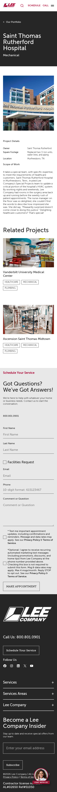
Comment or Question (16, 498)
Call (46, 5)
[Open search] (22, 5)
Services (10, 682)
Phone (6, 484)
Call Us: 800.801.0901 (21, 637)
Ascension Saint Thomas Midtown (26, 339)
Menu (52, 5)
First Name (9, 428)
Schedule (34, 5)
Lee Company (14, 705)
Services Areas (15, 694)
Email (6, 469)
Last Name (9, 443)
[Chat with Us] (41, 777)
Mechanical (11, 55)
